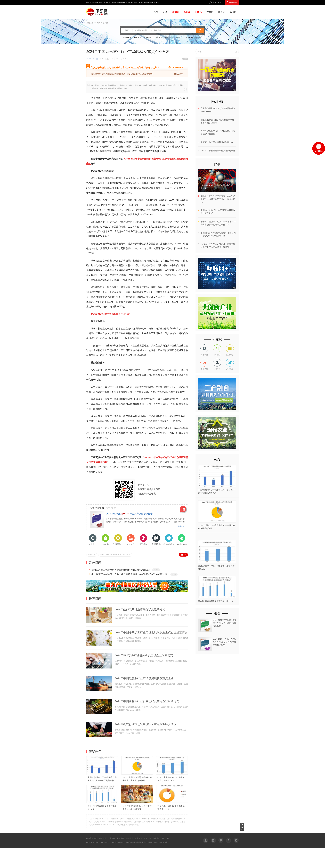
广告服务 (111, 838)
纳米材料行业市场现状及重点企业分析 (115, 555)
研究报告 (242, 825)
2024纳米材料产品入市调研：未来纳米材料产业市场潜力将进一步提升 (218, 245)
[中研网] (97, 12)
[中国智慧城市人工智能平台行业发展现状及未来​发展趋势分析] (102, 774)
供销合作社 (169, 37)
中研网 (98, 23)
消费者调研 (131, 2)
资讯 (164, 12)
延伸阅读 (95, 562)
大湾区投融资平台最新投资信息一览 (217, 142)
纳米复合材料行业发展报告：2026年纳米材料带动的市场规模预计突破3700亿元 (218, 199)
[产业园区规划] (137, 591)
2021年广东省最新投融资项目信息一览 (218, 150)
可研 (93, 2)
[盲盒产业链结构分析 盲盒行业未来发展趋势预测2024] (137, 803)
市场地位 (150, 2)
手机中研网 (233, 2)
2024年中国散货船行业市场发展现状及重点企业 (144, 678)
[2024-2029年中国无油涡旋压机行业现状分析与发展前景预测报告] (205, 650)
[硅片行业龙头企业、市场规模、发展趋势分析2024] (172, 774)
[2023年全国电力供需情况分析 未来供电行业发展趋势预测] (137, 774)
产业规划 (105, 2)
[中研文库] (228, 840)
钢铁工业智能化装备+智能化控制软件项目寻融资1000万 (217, 121)
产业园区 (114, 2)
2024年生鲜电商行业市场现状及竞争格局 (140, 609)
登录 (214, 2)
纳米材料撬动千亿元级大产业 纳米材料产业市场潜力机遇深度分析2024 (218, 223)
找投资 (221, 12)
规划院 (186, 12)
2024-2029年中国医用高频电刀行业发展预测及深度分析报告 (224, 623)
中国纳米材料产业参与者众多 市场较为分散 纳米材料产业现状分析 (218, 234)
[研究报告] (220, 840)
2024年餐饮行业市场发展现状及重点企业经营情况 (145, 724)
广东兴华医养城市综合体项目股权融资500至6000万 (218, 110)
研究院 (175, 12)
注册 (219, 2)
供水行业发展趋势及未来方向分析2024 (215, 601)
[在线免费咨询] (183, 509)
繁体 (185, 59)
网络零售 (137, 37)
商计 (98, 2)
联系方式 (102, 838)
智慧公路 (189, 37)
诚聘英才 (129, 838)
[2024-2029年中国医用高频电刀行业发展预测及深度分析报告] (205, 631)
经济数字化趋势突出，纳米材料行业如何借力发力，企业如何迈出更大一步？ (130, 569)
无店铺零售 (127, 37)
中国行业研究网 (137, 842)
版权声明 (120, 838)
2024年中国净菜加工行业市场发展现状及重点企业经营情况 (151, 632)
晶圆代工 (179, 37)
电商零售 (158, 37)
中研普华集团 (91, 838)
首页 (156, 12)
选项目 (233, 12)
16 (185, 555)
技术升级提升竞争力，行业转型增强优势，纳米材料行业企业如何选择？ (128, 574)
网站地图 (165, 838)
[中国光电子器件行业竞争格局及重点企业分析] (172, 803)
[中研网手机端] (236, 840)
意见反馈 (147, 838)
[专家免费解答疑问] (137, 70)
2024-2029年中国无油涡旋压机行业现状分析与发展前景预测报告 (224, 642)
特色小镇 (122, 2)
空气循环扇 (148, 37)
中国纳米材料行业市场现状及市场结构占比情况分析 (218, 211)
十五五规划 (141, 2)
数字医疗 (198, 37)
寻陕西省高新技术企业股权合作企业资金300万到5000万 (218, 132)
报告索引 (156, 838)
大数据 (209, 12)
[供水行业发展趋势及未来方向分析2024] (102, 803)
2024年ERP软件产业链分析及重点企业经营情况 (144, 655)
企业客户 (138, 838)
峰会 (157, 2)
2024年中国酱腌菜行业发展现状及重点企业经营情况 (147, 701)
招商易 (198, 12)
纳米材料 (91, 555)
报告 (87, 2)
